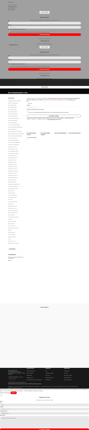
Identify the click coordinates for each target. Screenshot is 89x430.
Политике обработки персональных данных (34, 390)
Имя (1, 402)
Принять (14, 392)
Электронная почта (4, 411)
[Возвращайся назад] (9, 90)
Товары (1, 401)
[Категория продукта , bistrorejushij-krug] (61, 127)
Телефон (2, 406)
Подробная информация (5, 392)
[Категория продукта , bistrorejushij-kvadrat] (47, 127)
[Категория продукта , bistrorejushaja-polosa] (33, 127)
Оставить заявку (54, 116)
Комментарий (2, 415)
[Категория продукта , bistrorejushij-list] (75, 127)
